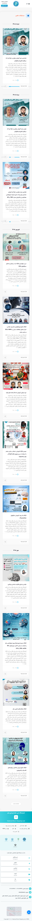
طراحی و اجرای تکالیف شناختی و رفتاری (17, 584)
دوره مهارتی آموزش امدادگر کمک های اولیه (16, 393)
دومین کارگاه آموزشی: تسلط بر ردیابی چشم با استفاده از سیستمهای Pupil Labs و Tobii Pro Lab (16, 454)
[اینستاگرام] (29, 858)
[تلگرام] (29, 863)
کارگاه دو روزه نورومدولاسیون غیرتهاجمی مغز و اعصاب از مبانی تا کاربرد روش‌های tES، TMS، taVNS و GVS (15, 645)
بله (15, 879)
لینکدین (15, 868)
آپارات (15, 874)
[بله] (29, 880)
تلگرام (15, 863)
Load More (16, 804)
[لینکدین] (29, 869)
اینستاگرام (15, 857)
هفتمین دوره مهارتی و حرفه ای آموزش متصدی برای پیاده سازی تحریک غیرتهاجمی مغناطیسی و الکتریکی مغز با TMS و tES (16, 194)
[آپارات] (29, 874)
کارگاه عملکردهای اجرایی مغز (19, 709)
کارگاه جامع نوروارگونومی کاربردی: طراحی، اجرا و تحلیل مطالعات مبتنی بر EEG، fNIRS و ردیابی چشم (15, 329)
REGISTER (24, 86)
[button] (28, 3)
